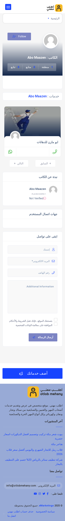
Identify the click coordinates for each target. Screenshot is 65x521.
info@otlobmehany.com (21, 485)
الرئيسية (55, 18)
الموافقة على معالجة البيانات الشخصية (34, 325)
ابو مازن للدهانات (47, 142)
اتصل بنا (12, 515)
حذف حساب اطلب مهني (20, 511)
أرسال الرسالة (45, 337)
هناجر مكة (56, 444)
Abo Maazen (37, 189)
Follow (22, 36)
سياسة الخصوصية (45, 511)
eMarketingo (46, 505)
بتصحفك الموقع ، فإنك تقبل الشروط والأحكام (30, 321)
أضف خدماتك (37, 373)
